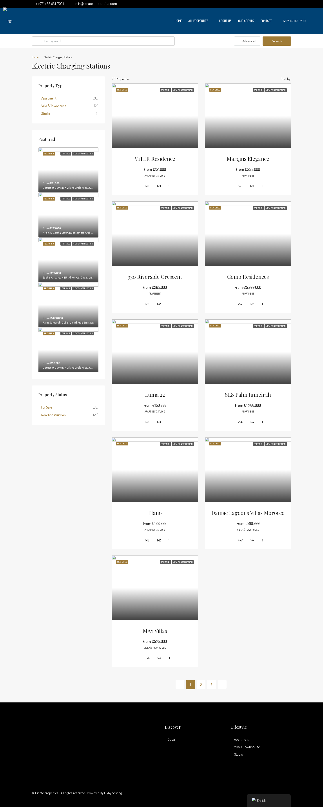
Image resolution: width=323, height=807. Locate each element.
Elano (155, 512)
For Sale (46, 407)
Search (277, 41)
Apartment (48, 98)
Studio (45, 113)
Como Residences (248, 276)
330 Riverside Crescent (155, 276)
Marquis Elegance (248, 158)
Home (178, 21)
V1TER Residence (155, 158)
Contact (266, 21)
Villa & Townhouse (53, 106)
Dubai (172, 739)
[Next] (222, 684)
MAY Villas (155, 630)
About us (225, 21)
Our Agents (246, 21)
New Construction (53, 415)
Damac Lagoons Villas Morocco (248, 512)
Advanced (249, 41)
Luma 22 (155, 394)
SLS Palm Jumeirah (248, 394)
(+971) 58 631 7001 (294, 21)
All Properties (198, 21)
